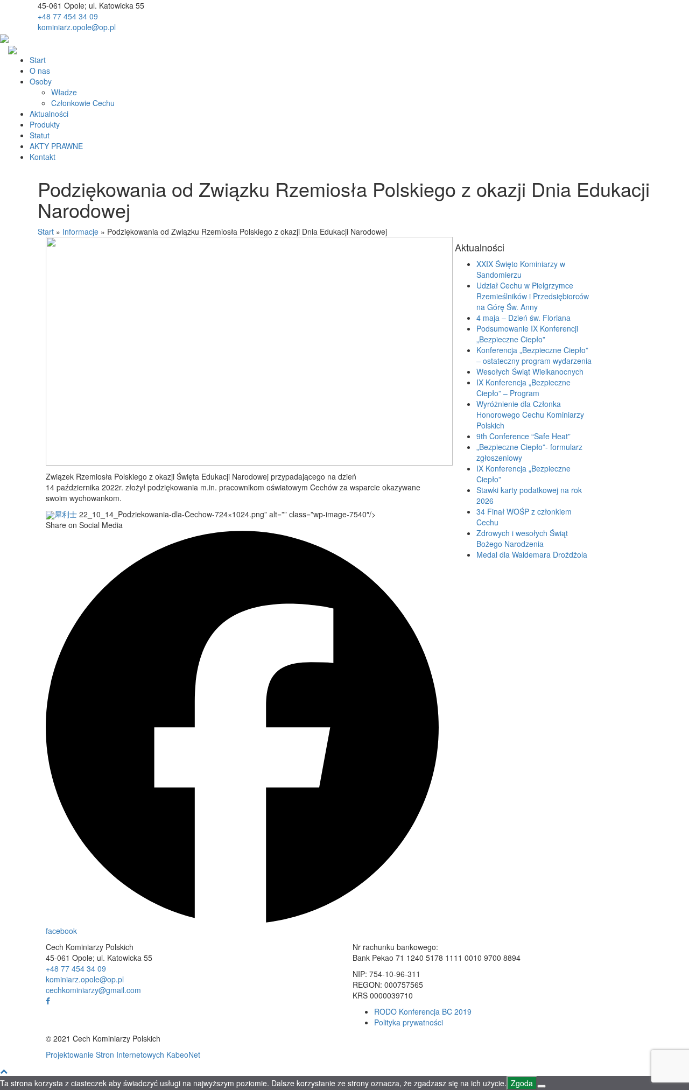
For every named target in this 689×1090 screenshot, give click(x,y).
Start (38, 59)
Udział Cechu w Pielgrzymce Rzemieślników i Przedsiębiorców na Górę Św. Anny (532, 296)
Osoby (41, 81)
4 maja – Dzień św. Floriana (523, 317)
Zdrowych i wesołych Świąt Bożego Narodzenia (522, 538)
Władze (64, 92)
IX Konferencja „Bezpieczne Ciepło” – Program (523, 387)
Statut (40, 135)
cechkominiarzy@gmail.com (93, 989)
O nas (40, 70)
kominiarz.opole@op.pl (77, 27)
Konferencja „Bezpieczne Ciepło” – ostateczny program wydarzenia (534, 355)
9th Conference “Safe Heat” (523, 436)
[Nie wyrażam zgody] (541, 1086)
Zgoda (522, 1083)
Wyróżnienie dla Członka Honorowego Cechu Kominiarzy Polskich (530, 414)
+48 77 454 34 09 (68, 16)
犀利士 (65, 514)
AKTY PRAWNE (56, 145)
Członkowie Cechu (83, 102)
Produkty (45, 124)
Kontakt (42, 156)
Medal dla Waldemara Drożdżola (531, 554)
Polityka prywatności (408, 1022)
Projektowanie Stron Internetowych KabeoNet (123, 1054)
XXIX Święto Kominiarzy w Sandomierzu (520, 269)
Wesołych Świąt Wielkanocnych (529, 371)
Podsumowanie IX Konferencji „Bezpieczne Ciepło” (527, 333)
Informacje (80, 231)
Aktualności (49, 113)
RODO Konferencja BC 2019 (423, 1011)
